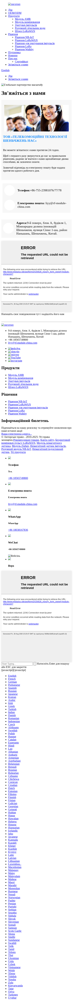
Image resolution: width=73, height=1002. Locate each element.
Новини (12, 55)
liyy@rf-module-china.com (22, 342)
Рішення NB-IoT (24, 37)
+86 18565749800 (18, 478)
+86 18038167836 (18, 529)
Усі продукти (18, 452)
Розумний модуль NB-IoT (16, 449)
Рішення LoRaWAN (26, 40)
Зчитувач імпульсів (26, 25)
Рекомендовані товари (26, 439)
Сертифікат (21, 61)
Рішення (13, 34)
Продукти (14, 16)
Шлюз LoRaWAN (25, 31)
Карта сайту (47, 439)
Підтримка (14, 52)
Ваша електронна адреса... (16, 433)
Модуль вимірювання (27, 22)
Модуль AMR (23, 19)
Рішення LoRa (23, 46)
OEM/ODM (14, 12)
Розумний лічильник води (30, 28)
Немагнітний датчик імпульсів (48, 446)
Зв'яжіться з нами (18, 64)
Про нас (12, 58)
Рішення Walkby (24, 49)
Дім (10, 9)
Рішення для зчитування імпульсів (35, 43)
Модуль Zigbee (20, 446)
